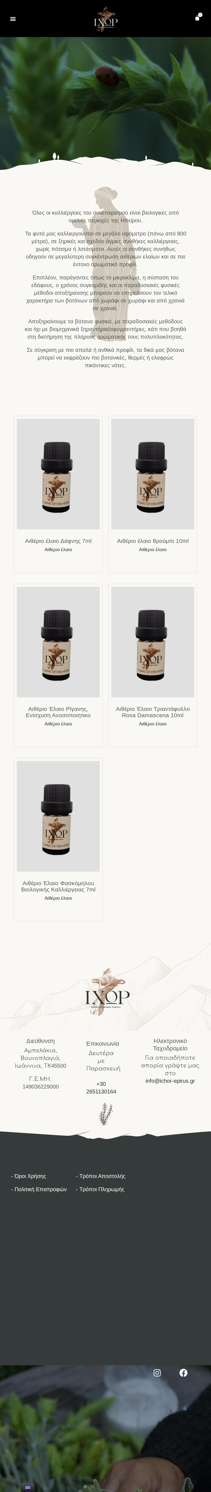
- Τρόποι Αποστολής (101, 1176)
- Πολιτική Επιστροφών (39, 1189)
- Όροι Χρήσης (28, 1176)
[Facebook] (183, 1373)
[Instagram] (157, 1373)
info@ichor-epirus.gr (170, 1081)
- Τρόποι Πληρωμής (100, 1189)
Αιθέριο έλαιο (58, 549)
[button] (12, 18)
